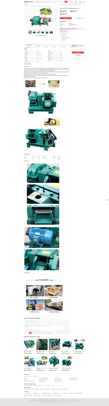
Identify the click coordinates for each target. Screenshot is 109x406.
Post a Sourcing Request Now (47, 332)
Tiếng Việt (74, 400)
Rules (84, 4)
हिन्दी (65, 400)
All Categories (27, 4)
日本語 (64, 400)
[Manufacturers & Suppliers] (28, 2)
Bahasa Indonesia (78, 400)
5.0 (74, 46)
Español (37, 400)
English (34, 400)
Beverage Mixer (48, 389)
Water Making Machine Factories (56, 393)
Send (30, 332)
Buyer (65, 4)
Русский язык (46, 400)
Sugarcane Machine (64, 393)
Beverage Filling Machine (54, 389)
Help (70, 4)
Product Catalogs (35, 376)
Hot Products (33, 399)
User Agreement (59, 402)
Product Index (69, 399)
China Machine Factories (28, 393)
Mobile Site (73, 399)
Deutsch (53, 400)
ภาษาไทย (68, 400)
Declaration (63, 402)
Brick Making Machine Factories (46, 393)
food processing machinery (58, 381)
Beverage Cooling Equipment (63, 389)
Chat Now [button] (79, 18)
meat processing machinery (73, 379)
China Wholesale (51, 399)
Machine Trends (50, 395)
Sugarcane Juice (71, 393)
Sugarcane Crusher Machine (28, 395)
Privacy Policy (67, 402)
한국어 (61, 400)
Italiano (50, 400)
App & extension (75, 4)
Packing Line (42, 389)
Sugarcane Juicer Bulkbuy (57, 395)
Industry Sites (60, 399)
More (24, 396)
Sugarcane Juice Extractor (37, 395)
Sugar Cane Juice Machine (78, 393)
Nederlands (56, 400)
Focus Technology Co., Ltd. (49, 402)
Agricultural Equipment (42, 381)
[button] (67, 47)
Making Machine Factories (36, 393)
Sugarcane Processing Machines (43, 379)
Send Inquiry (66, 18)
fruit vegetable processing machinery (29, 381)
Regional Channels (64, 399)
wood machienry (26, 379)
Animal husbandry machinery (58, 379)
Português (40, 400)
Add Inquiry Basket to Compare (41, 35)
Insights (76, 399)
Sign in (84, 2)
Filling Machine (26, 389)
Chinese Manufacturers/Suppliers (44, 399)
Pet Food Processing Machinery (34, 389)
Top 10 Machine (45, 395)
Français (43, 400)
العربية (59, 400)
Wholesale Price (56, 399)
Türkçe (71, 400)
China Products (38, 399)
